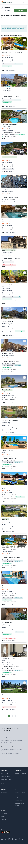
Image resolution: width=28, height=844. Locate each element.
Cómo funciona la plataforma (19, 804)
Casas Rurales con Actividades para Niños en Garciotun (11, 750)
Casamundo (4, 819)
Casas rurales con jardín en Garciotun (10, 753)
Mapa (21, 10)
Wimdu (3, 816)
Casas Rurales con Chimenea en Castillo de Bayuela (13, 742)
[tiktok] (12, 839)
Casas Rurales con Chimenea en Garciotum (11, 737)
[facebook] (2, 839)
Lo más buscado (5, 798)
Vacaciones (4, 795)
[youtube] (16, 839)
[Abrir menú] (26, 2)
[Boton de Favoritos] (24, 40)
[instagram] (5, 839)
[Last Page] (24, 716)
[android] (14, 832)
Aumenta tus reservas (20, 773)
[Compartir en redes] (23, 2)
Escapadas (4, 792)
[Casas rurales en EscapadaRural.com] (6, 2)
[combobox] (14, 7)
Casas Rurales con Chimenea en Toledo (12, 760)
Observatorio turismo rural (6, 780)
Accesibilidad (18, 800)
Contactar (4, 784)
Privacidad (17, 795)
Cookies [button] (17, 798)
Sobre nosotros (5, 773)
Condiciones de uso (20, 792)
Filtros (8, 10)
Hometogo (4, 813)
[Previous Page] (6, 716)
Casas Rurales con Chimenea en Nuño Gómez (12, 740)
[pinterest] (19, 839)
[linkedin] (23, 839)
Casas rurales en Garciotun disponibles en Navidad (13, 756)
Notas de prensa (5, 776)
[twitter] (9, 839)
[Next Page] (22, 716)
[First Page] (4, 716)
